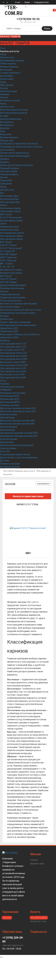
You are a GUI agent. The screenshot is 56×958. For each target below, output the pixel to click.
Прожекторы (6, 319)
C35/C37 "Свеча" (8, 245)
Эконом (4, 97)
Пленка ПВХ (6, 180)
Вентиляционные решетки (13, 113)
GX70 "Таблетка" (8, 260)
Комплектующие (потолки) (14, 109)
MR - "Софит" (6, 263)
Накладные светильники (12, 393)
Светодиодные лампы (11, 236)
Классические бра (9, 199)
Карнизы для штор (9, 51)
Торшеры (4, 383)
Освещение (6, 183)
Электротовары (8, 448)
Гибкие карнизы (8, 63)
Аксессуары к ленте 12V (12, 350)
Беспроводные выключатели (15, 454)
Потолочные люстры (10, 300)
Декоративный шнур (10, 119)
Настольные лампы (10, 306)
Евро (44, 921)
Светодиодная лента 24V (13, 368)
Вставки (4, 116)
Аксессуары (6, 69)
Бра (2, 193)
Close (2, 48)
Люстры (4, 291)
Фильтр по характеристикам (28, 496)
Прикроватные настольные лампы (17, 313)
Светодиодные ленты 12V (13, 353)
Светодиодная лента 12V (13, 343)
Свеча (3, 223)
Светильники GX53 (9, 396)
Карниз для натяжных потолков (16, 165)
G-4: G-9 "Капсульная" (11, 217)
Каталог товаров (10, 36)
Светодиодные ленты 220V (14, 365)
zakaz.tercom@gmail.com (12, 945)
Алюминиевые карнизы (12, 60)
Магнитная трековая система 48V (17, 420)
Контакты (32, 7)
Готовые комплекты (10, 73)
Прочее (4, 177)
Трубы (3, 82)
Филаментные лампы (11, 270)
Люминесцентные (9, 226)
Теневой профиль (9, 174)
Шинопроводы (7, 417)
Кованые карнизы (9, 66)
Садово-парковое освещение (15, 322)
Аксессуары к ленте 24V (12, 374)
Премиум (4, 94)
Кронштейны (6, 76)
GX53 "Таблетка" (8, 257)
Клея (2, 131)
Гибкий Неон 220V (9, 328)
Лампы (3, 205)
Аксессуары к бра (9, 196)
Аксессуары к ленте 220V (13, 362)
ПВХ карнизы (6, 85)
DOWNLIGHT (6, 390)
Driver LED (5, 451)
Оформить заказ (37, 864)
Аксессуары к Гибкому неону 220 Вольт (20, 334)
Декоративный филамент (13, 285)
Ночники (4, 316)
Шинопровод (6, 442)
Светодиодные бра (10, 202)
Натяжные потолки (10, 100)
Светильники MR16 (10, 402)
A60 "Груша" (6, 214)
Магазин (7, 918)
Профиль (4, 159)
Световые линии (8, 171)
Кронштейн (6, 134)
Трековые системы (9, 405)
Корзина (34, 860)
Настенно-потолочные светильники (18, 303)
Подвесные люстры (10, 294)
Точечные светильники (12, 387)
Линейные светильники (12, 288)
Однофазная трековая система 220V (19, 433)
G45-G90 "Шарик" (8, 254)
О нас (17, 2)
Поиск (47, 28)
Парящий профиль (9, 168)
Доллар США (35, 921)
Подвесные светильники (12, 297)
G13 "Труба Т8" (7, 251)
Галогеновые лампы (10, 208)
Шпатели (4, 128)
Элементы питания (10, 463)
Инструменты (7, 122)
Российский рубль (39, 918)
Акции (27, 2)
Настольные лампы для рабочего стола (20, 310)
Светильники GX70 (9, 399)
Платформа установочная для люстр (19, 143)
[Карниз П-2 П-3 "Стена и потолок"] (28, 528)
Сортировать (43, 483)
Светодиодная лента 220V (13, 356)
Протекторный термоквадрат (15, 156)
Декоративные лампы (11, 220)
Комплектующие (8, 91)
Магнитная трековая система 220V (18, 408)
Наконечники (7, 79)
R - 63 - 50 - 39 (7, 266)
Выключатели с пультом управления (19, 457)
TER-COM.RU (9, 471)
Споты (3, 380)
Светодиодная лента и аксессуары (18, 325)
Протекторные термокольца (14, 153)
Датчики (4, 460)
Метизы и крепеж (9, 137)
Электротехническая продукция (16, 445)
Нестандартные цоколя (12, 233)
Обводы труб (6, 140)
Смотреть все (7, 57)
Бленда (4, 88)
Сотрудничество (41, 2)
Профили (4, 340)
